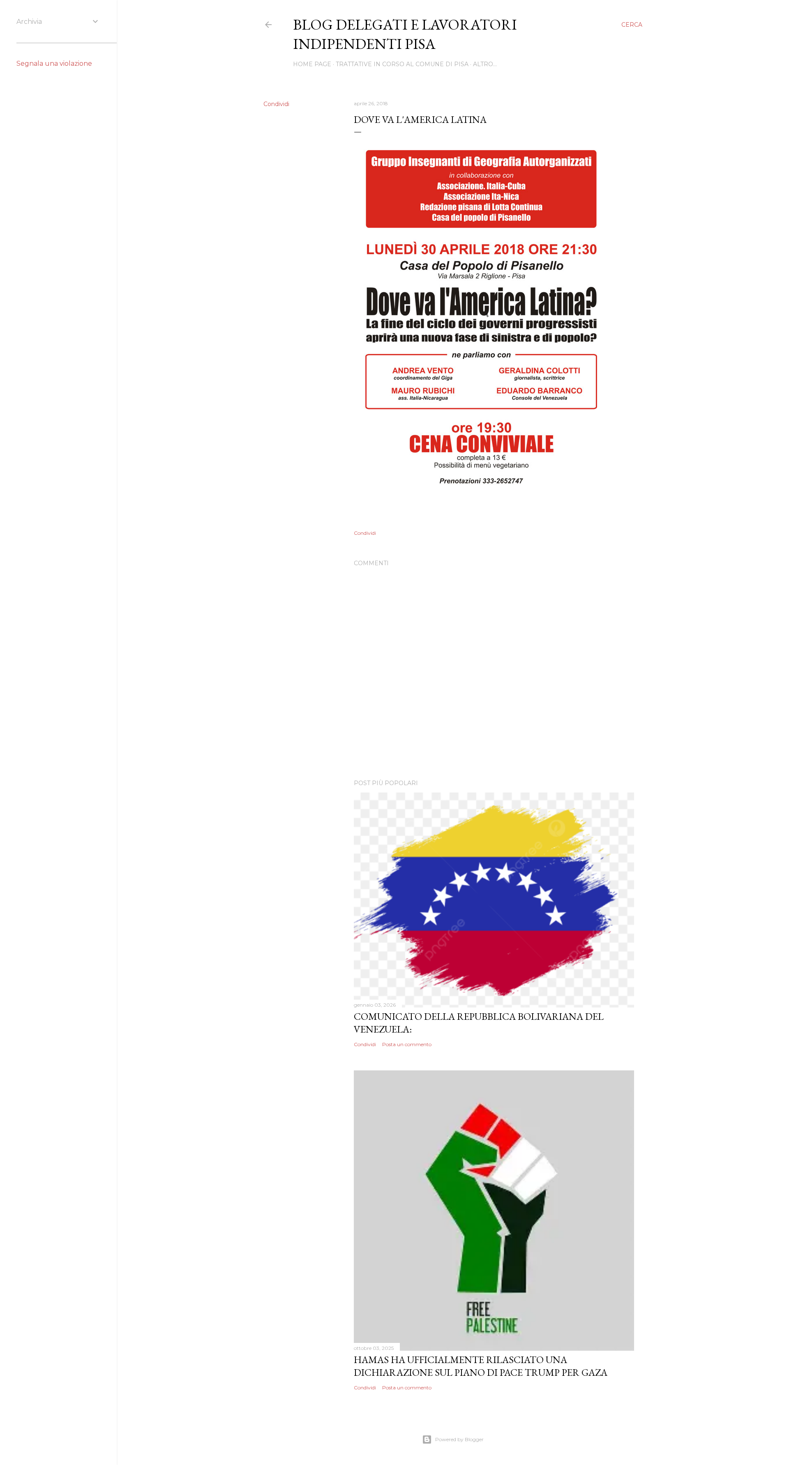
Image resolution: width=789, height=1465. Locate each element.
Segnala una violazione (54, 63)
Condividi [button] (276, 104)
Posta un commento (406, 1044)
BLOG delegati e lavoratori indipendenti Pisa (405, 34)
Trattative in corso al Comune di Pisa (402, 64)
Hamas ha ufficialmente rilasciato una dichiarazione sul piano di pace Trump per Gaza (480, 1366)
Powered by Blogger (459, 1439)
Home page (312, 64)
